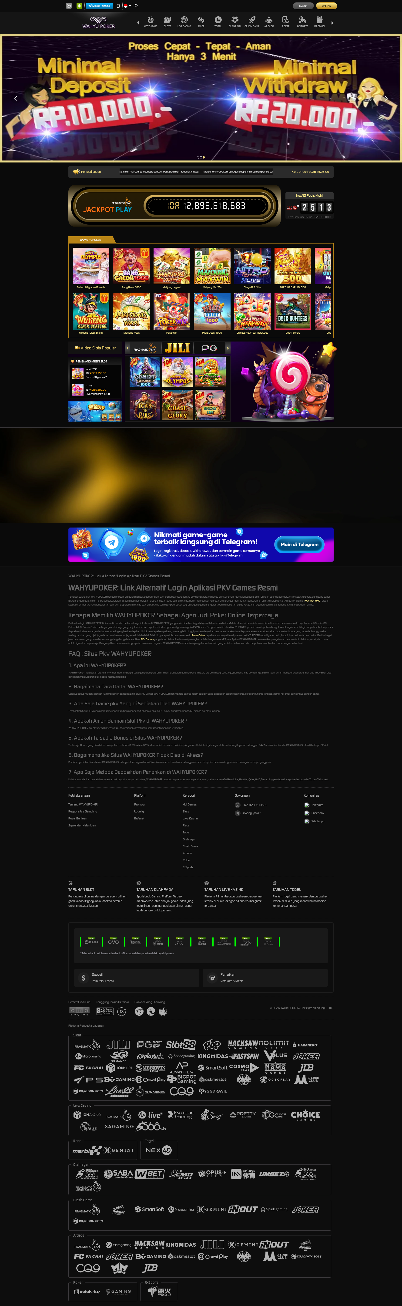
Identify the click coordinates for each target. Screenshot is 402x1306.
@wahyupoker (251, 813)
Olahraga (235, 26)
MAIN (94, 266)
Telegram (317, 805)
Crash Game (252, 26)
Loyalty (139, 811)
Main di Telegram (101, 5)
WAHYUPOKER (313, 600)
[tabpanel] (201, 98)
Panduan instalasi (383, 485)
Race (201, 26)
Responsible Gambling (82, 811)
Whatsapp (318, 821)
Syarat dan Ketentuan (82, 825)
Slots (167, 26)
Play (124, 209)
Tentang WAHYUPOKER (83, 804)
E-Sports (302, 26)
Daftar (326, 5)
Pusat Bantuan (77, 818)
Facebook (318, 813)
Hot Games (150, 26)
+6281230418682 (254, 805)
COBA (147, 367)
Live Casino (184, 26)
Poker (286, 26)
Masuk (303, 5)
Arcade (269, 26)
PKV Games (147, 639)
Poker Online (198, 635)
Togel (218, 26)
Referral (139, 818)
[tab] (145, 348)
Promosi (319, 26)
